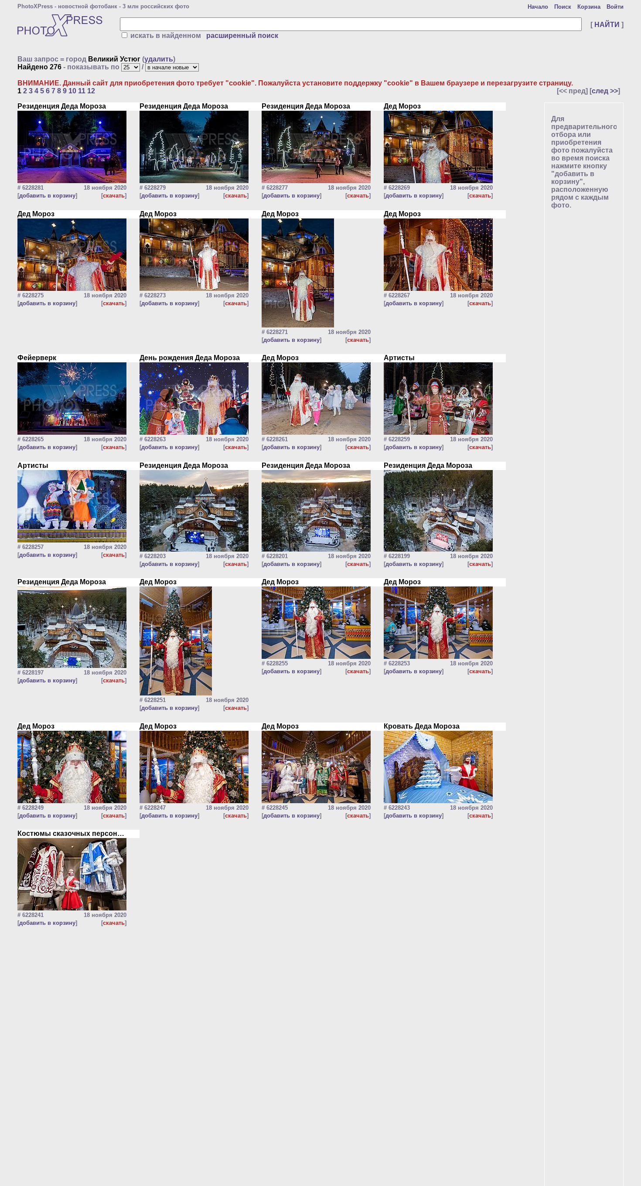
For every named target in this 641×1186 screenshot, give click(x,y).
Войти (615, 6)
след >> (605, 91)
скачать (114, 195)
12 (91, 91)
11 (81, 91)
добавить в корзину (47, 195)
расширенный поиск (242, 35)
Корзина (588, 6)
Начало (538, 6)
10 (72, 91)
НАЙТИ (607, 24)
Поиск (562, 6)
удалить (158, 59)
